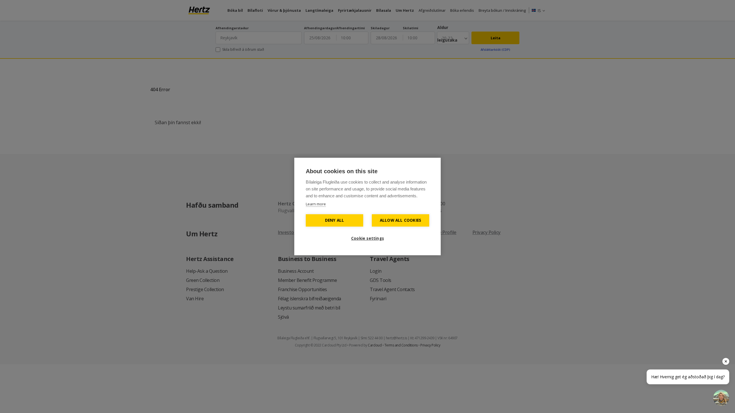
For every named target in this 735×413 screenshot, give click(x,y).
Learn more (316, 203)
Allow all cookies (400, 220)
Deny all (334, 220)
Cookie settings (367, 238)
